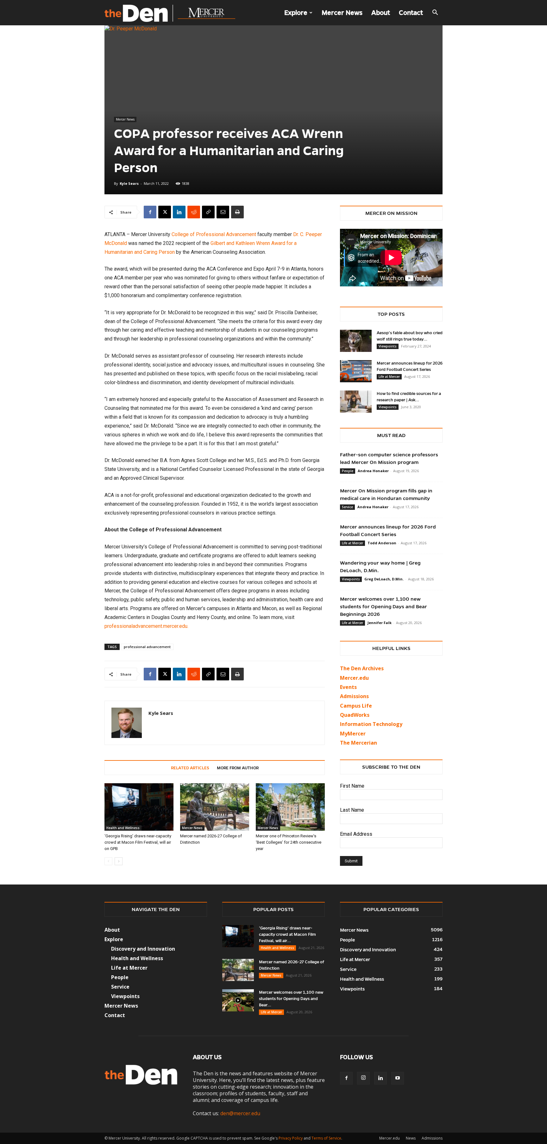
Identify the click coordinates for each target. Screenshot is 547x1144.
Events (348, 687)
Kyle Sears (129, 183)
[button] (435, 12)
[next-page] (119, 861)
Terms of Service (326, 1138)
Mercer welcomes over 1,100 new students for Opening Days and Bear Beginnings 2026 (383, 606)
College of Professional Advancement (214, 234)
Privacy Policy (291, 1138)
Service (347, 507)
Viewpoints (388, 346)
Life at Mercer (389, 376)
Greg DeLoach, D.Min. (384, 579)
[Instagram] (363, 1078)
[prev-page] (108, 861)
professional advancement (147, 646)
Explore (295, 12)
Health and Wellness (123, 828)
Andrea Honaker (373, 470)
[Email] (223, 212)
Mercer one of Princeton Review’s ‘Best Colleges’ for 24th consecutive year (288, 842)
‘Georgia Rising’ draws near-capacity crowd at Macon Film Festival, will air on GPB (137, 842)
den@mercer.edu (240, 1113)
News (411, 1138)
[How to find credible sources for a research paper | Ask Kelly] (356, 402)
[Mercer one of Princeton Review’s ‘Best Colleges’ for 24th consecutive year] (290, 807)
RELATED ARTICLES (190, 768)
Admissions (432, 1138)
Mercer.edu (354, 677)
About (380, 12)
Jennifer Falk (380, 622)
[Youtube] (397, 1078)
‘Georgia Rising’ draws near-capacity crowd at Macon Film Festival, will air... (287, 934)
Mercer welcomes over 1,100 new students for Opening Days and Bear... (291, 998)
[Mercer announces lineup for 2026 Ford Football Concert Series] (356, 371)
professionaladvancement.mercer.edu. (146, 626)
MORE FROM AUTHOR (238, 768)
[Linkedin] (179, 212)
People (347, 471)
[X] (164, 212)
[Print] (237, 212)
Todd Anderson (382, 543)
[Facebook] (150, 212)
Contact (411, 12)
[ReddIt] (193, 212)
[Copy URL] (208, 212)
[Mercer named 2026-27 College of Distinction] (214, 807)
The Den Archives (362, 668)
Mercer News (342, 12)
